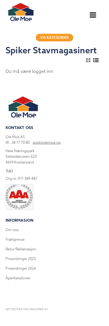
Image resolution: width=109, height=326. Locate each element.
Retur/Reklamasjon (21, 249)
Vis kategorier (54, 37)
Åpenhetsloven (18, 278)
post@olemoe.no (47, 142)
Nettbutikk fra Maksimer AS (27, 309)
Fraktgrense (15, 239)
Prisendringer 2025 (21, 258)
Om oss (12, 229)
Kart (9, 170)
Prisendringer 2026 (21, 268)
